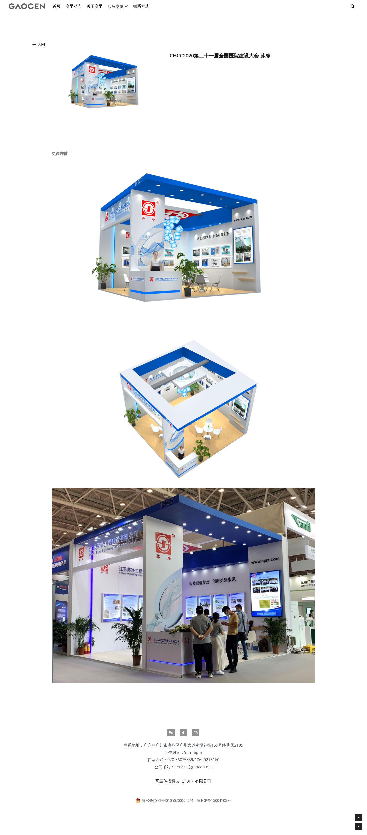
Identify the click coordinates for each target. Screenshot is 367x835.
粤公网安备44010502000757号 (168, 800)
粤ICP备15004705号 (214, 801)
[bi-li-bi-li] (195, 732)
